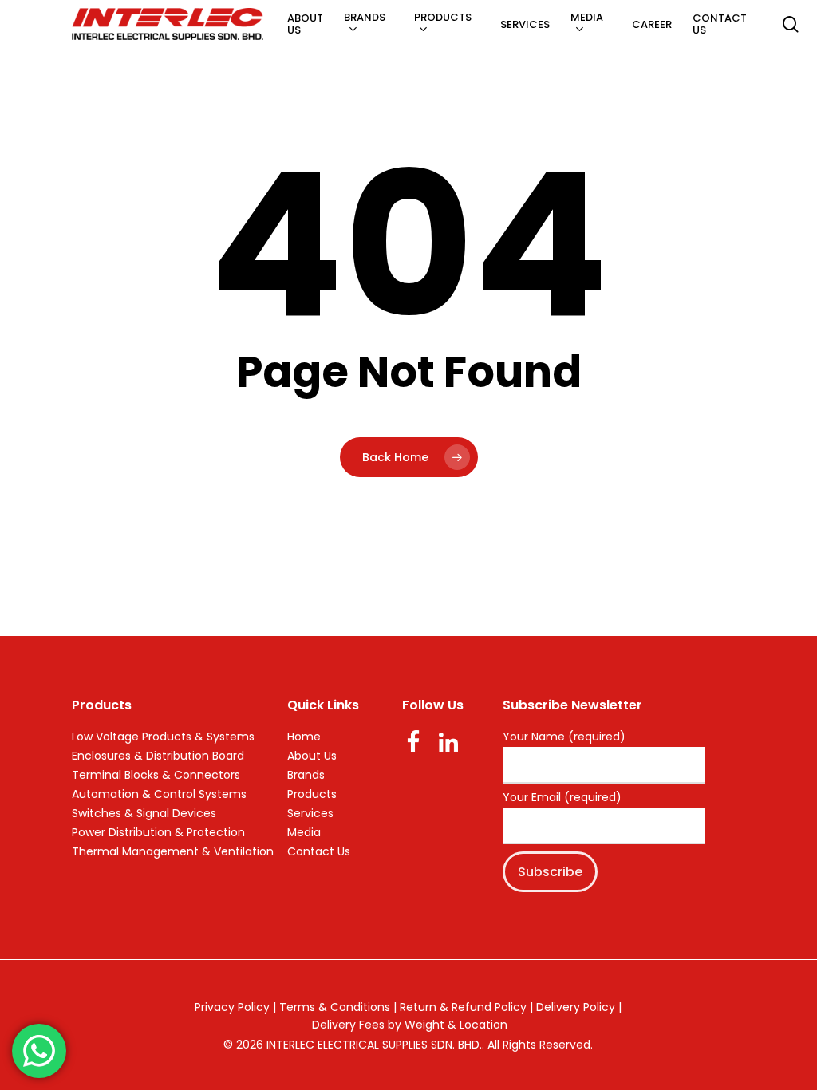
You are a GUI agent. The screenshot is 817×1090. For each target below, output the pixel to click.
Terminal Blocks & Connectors (156, 774)
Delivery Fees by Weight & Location (409, 1025)
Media (304, 832)
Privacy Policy (232, 1007)
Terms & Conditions (334, 1007)
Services (310, 813)
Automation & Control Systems (159, 794)
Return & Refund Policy (463, 1007)
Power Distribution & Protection (158, 832)
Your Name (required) (564, 737)
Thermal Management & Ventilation (173, 851)
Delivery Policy (575, 1007)
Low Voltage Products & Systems (163, 736)
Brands (306, 774)
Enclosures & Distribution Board (158, 755)
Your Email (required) (562, 798)
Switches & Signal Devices (144, 813)
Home (304, 736)
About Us (312, 755)
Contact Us (318, 851)
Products (312, 794)
